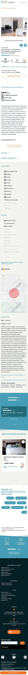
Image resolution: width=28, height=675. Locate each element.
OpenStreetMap (13, 312)
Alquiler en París (5, 567)
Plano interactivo (15, 146)
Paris (12, 527)
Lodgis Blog (4, 597)
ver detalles (23, 67)
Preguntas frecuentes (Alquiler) (8, 595)
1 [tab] (10, 425)
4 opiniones (15, 55)
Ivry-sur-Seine (21, 502)
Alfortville (10, 498)
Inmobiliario (7, 527)
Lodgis (2, 527)
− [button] (3, 278)
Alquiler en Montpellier (6, 573)
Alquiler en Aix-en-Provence (7, 569)
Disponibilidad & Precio (14, 76)
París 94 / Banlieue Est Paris (8, 528)
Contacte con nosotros (6, 593)
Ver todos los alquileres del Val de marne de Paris (14, 380)
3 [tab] (15, 425)
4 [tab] (17, 425)
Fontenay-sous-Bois (10, 502)
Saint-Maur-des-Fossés (17, 507)
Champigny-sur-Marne (21, 498)
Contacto (16, 631)
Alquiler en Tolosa (5, 575)
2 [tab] (13, 425)
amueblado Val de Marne (19, 527)
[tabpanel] (14, 454)
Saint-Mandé (6, 507)
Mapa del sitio (4, 600)
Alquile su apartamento (6, 583)
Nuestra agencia (5, 592)
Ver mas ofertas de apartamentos (8, 8)
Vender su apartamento (6, 584)
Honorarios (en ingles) (6, 598)
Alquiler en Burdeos (5, 570)
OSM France (24, 312)
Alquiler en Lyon (4, 572)
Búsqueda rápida (5, 640)
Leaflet (3, 312)
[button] (5, 40)
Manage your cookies (6, 666)
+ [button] (3, 276)
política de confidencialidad (7, 664)
